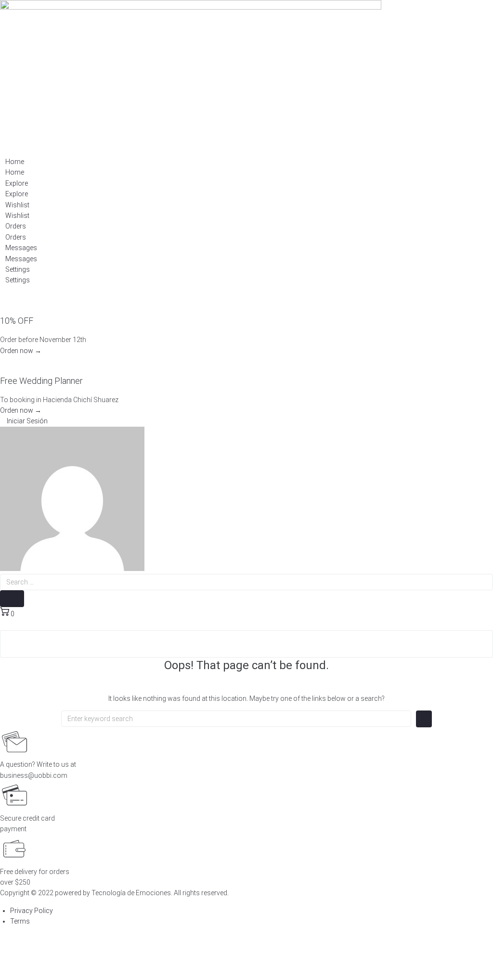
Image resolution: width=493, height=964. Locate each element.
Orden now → (20, 351)
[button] (24, 421)
